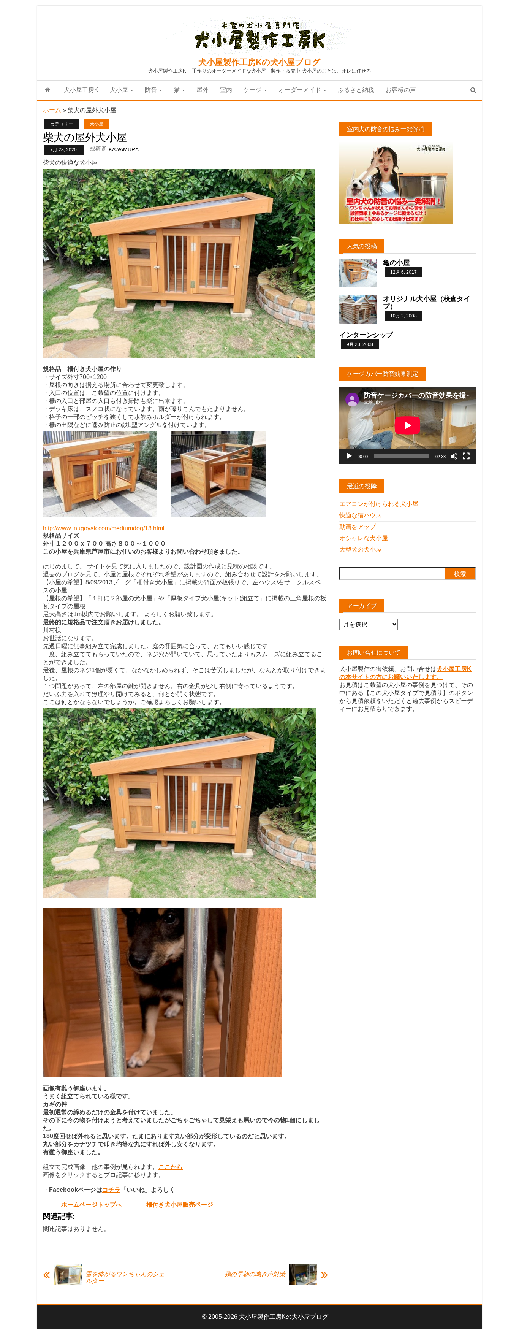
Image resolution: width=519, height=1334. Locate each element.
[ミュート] (454, 456)
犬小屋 (120, 90)
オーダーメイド (300, 90)
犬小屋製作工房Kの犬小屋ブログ (259, 62)
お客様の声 (401, 90)
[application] (407, 425)
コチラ (111, 1189)
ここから (170, 1167)
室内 (226, 90)
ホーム (52, 110)
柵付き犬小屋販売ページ (179, 1204)
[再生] (349, 456)
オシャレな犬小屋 (363, 538)
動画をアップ (357, 526)
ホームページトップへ (88, 1204)
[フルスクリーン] (466, 456)
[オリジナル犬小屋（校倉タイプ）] (358, 309)
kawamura (124, 149)
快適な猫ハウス (360, 515)
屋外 (202, 90)
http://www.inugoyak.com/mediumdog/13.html (104, 528)
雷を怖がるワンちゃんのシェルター (125, 1277)
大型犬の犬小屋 (360, 549)
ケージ (253, 90)
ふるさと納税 (356, 90)
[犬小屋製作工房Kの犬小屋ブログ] (47, 90)
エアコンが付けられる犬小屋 (378, 504)
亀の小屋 (396, 262)
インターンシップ (366, 335)
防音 (151, 90)
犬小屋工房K (81, 90)
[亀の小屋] (358, 273)
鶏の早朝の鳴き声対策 (255, 1274)
